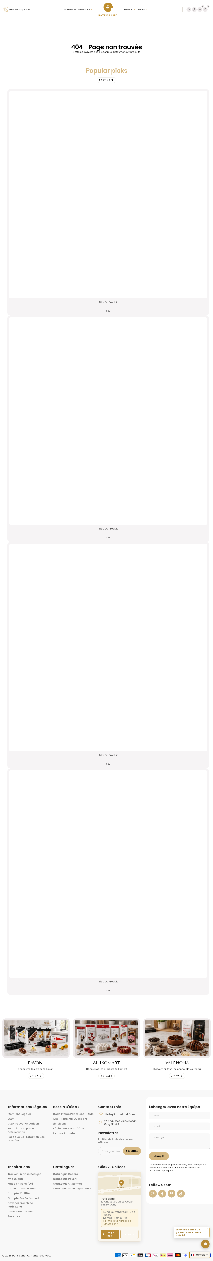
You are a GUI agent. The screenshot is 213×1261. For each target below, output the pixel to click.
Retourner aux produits (126, 51)
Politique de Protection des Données (26, 1138)
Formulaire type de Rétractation (21, 1130)
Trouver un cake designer (25, 1174)
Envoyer (159, 1156)
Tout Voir (106, 80)
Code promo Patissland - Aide (73, 1114)
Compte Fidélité (19, 1193)
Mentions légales (19, 1114)
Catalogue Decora (65, 1174)
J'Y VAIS (36, 1076)
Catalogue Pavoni (65, 1179)
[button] (192, 1232)
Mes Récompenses (19, 9)
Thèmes (140, 9)
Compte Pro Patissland (23, 1198)
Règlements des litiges (69, 1128)
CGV (11, 1119)
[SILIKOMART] (106, 1038)
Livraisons (59, 1123)
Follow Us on (160, 1185)
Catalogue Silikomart (67, 1184)
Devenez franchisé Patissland (20, 1204)
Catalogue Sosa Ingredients (72, 1188)
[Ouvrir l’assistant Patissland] (205, 1244)
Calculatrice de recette (24, 1188)
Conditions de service (184, 1167)
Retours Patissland (65, 1133)
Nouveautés (69, 9)
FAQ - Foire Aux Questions (70, 1119)
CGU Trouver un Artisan (23, 1123)
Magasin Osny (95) (20, 1184)
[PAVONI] (36, 1038)
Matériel (128, 9)
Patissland (19, 1255)
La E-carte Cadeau (21, 1211)
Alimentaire (84, 9)
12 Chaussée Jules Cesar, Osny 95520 (120, 1123)
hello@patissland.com (120, 1114)
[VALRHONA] (177, 1038)
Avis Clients (16, 1179)
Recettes (14, 1216)
